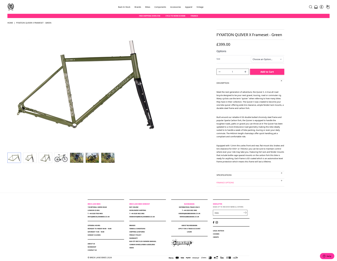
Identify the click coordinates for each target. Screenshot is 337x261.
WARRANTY (133, 238)
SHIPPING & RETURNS (137, 232)
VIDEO (131, 248)
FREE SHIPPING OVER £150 (149, 16)
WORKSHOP (92, 247)
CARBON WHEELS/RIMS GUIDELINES (142, 244)
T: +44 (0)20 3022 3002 (136, 213)
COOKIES (216, 234)
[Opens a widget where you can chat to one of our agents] (327, 256)
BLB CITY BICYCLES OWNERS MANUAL (142, 241)
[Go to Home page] (10, 7)
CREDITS (216, 237)
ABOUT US (91, 244)
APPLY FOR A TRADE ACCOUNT (189, 229)
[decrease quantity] (219, 71)
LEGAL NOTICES (218, 231)
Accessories (175, 7)
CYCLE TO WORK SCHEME (175, 16)
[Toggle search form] (311, 7)
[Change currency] (321, 7)
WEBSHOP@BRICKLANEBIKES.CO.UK (142, 217)
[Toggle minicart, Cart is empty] (327, 7)
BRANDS (132, 225)
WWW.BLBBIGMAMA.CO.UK (189, 217)
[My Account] (316, 6)
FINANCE (194, 16)
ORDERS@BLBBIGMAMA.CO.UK (189, 213)
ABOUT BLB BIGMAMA (189, 225)
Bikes (147, 7)
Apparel (188, 7)
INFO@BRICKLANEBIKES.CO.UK (99, 217)
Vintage (200, 7)
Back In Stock (124, 7)
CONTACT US (92, 250)
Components (160, 7)
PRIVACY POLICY (135, 235)
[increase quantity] (245, 71)
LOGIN (189, 232)
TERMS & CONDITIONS (137, 229)
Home (10, 22)
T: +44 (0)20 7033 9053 (95, 213)
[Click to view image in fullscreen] (86, 88)
